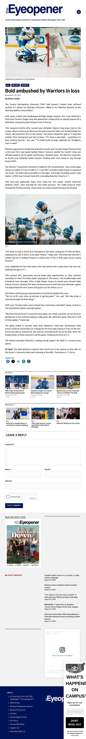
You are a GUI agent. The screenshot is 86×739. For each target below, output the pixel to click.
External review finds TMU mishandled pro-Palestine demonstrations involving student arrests (62, 617)
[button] (79, 218)
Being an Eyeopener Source (21, 706)
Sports (25, 85)
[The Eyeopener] (38, 11)
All (8, 85)
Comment (9, 444)
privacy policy (75, 733)
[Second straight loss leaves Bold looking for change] (42, 382)
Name (8, 469)
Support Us (14, 728)
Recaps (15, 85)
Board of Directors (17, 710)
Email (48, 469)
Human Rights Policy (18, 717)
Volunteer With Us (17, 731)
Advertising (14, 703)
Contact (13, 713)
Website (8, 481)
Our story (14, 721)
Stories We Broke (17, 724)
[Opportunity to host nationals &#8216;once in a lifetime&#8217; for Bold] (68, 382)
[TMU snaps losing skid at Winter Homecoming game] (17, 382)
